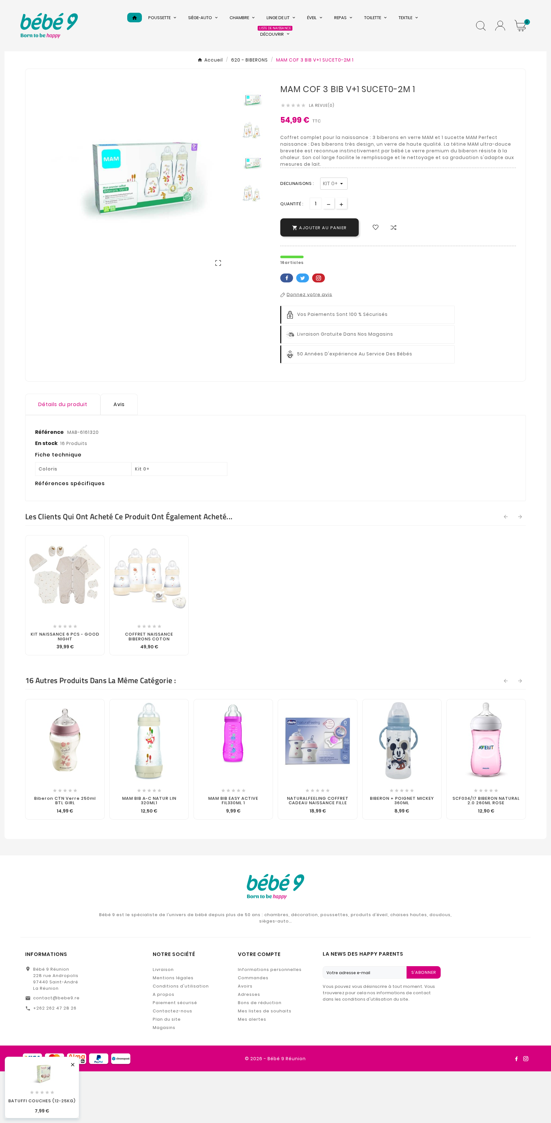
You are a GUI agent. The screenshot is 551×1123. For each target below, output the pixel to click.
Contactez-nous (172, 1011)
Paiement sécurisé (175, 1003)
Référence (50, 432)
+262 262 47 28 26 (55, 1008)
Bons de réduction (260, 1003)
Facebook (286, 277)
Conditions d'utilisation (181, 986)
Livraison (163, 969)
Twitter (302, 277)
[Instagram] (526, 1058)
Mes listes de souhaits (264, 1011)
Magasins (164, 1028)
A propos (163, 994)
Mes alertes (252, 1019)
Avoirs (245, 986)
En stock (46, 443)
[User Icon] (500, 26)
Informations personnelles (270, 969)
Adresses (249, 994)
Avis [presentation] (119, 404)
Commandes (253, 978)
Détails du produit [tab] (62, 404)
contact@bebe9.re (56, 998)
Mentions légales (173, 978)
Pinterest (318, 277)
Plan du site (167, 1019)
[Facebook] (516, 1058)
